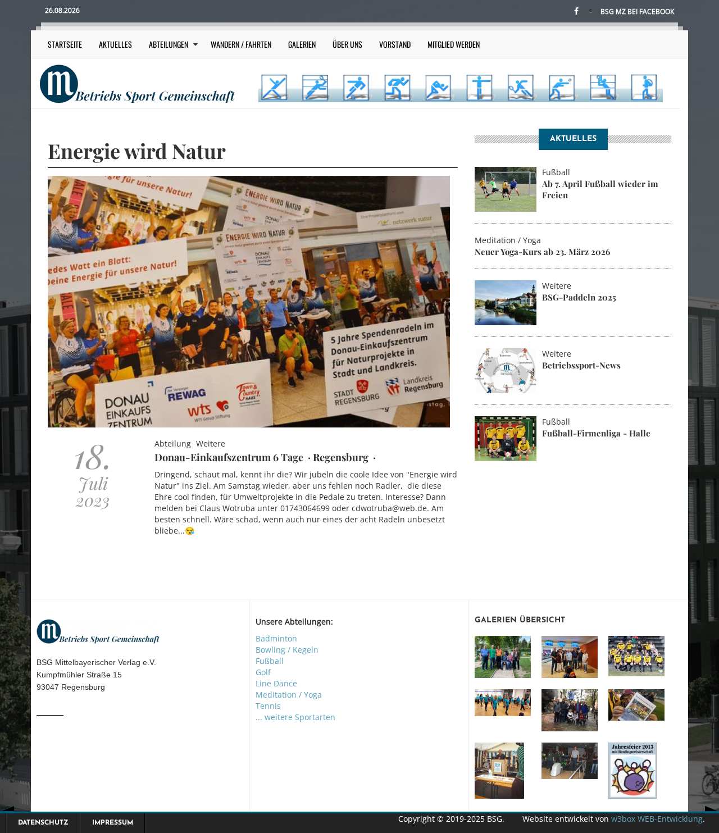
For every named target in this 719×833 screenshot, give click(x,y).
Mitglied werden (453, 44)
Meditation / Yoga (289, 694)
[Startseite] (137, 83)
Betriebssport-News (581, 365)
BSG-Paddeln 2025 (579, 297)
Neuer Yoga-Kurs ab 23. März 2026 (542, 251)
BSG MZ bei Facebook (637, 11)
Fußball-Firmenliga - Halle (596, 433)
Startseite (65, 44)
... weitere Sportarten (295, 717)
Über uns (347, 44)
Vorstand (395, 44)
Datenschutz (43, 823)
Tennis (268, 705)
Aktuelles (115, 44)
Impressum (112, 823)
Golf (263, 672)
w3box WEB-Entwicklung (657, 818)
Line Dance (276, 683)
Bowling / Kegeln (287, 649)
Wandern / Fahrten (241, 44)
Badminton (276, 638)
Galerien (302, 44)
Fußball (270, 661)
